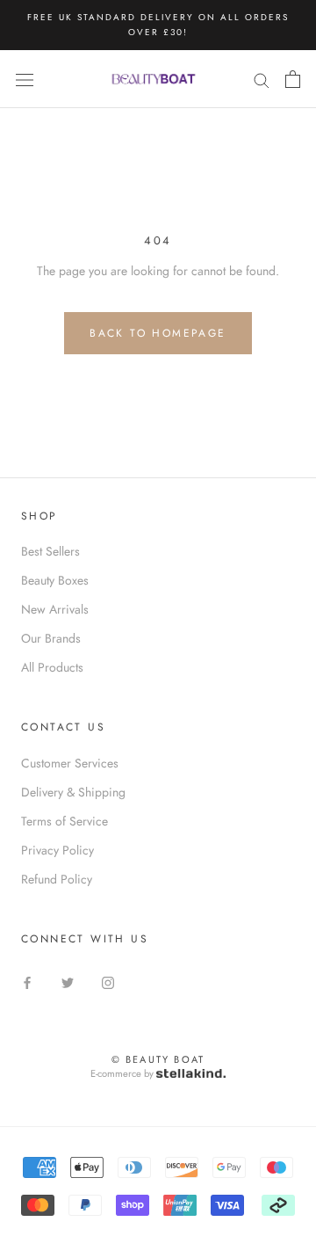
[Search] (261, 78)
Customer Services (69, 763)
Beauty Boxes (55, 580)
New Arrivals (55, 609)
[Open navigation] (24, 79)
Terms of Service (64, 821)
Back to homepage (158, 333)
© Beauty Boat (158, 1059)
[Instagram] (108, 981)
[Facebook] (27, 981)
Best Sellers (50, 551)
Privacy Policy (57, 850)
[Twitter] (67, 981)
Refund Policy (56, 879)
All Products (52, 667)
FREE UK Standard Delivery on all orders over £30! (158, 25)
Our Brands (51, 638)
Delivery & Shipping (73, 792)
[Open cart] (292, 79)
